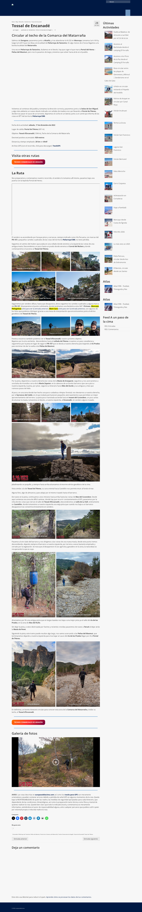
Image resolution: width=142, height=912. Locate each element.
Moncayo (95, 306)
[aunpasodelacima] (30, 9)
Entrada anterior (20, 839)
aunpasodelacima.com (44, 795)
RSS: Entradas (110, 326)
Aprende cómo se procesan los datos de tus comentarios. (69, 897)
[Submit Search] (107, 1)
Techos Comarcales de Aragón (44, 30)
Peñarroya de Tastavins (24, 834)
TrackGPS (56, 146)
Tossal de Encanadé (79, 834)
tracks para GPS (71, 795)
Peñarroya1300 (39, 116)
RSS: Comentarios (112, 329)
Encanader (15, 834)
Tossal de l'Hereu (88, 834)
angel (16, 30)
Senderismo (32, 30)
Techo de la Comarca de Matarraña (49, 834)
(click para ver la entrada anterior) (30, 309)
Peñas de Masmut (35, 834)
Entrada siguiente (91, 839)
